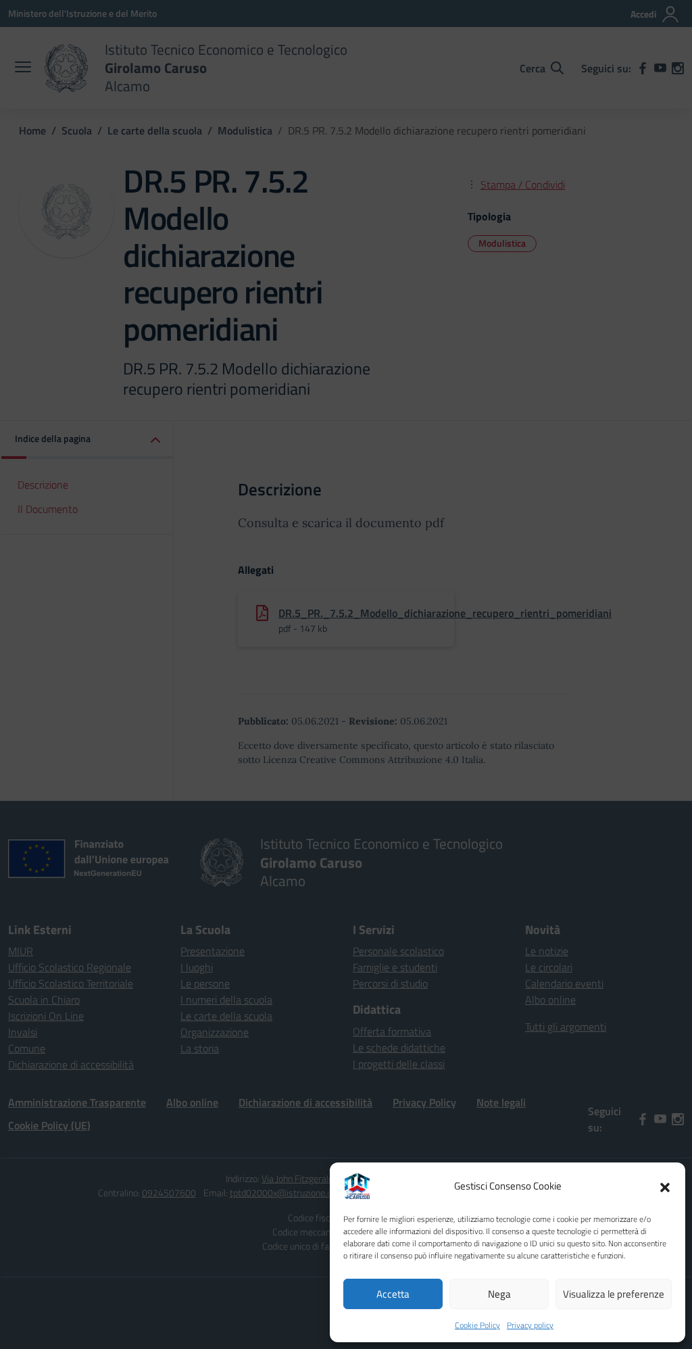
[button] (665, 1186)
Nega (499, 1294)
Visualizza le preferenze (613, 1294)
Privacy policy (530, 1325)
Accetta (393, 1294)
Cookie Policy (477, 1325)
